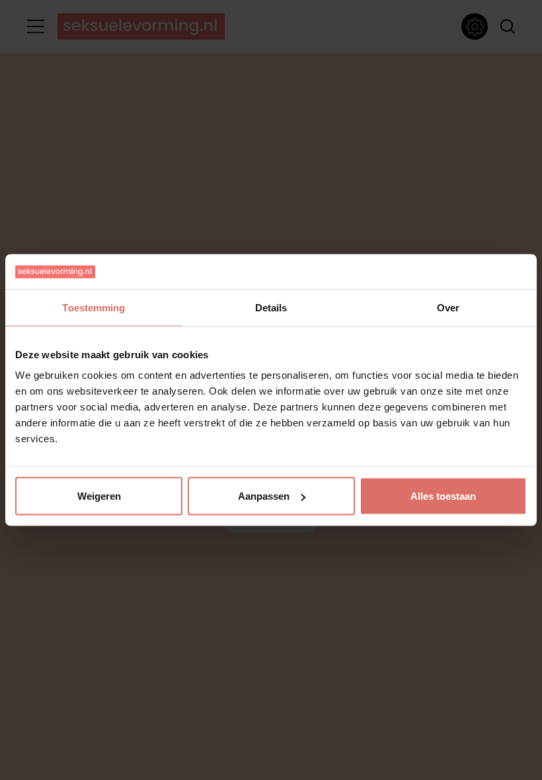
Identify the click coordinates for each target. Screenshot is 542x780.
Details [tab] (271, 307)
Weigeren (99, 496)
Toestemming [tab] (93, 307)
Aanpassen (264, 496)
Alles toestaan (443, 496)
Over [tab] (448, 307)
